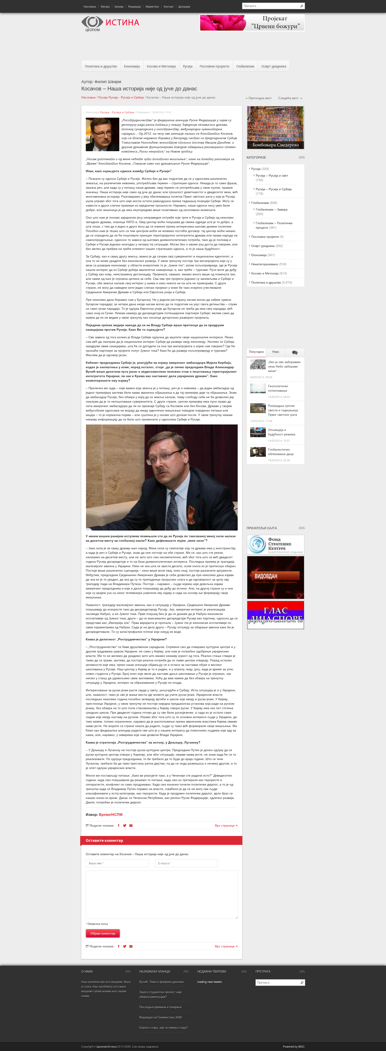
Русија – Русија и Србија (274, 189)
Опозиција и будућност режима (281, 431)
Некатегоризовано (264, 264)
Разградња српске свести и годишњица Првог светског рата (283, 410)
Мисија (105, 6)
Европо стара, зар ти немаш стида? (163, 1027)
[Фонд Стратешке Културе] (276, 553)
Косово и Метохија (161, 66)
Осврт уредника (273, 66)
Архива (119, 6)
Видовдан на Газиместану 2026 (160, 1017)
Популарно (256, 351)
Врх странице (225, 825)
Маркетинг (152, 6)
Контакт (169, 6)
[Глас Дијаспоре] (276, 628)
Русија (188, 66)
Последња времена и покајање (160, 1007)
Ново (275, 351)
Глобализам (245, 66)
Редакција (134, 6)
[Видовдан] (276, 598)
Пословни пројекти (214, 66)
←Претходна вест (258, 98)
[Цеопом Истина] (110, 30)
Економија (132, 66)
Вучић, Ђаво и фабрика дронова (161, 982)
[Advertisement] (193, 47)
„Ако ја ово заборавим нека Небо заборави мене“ (284, 366)
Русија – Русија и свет (272, 175)
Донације (184, 6)
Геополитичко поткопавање (278, 388)
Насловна (90, 6)
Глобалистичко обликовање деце (281, 451)
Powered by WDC (294, 1046)
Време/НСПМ (110, 814)
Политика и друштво (101, 66)
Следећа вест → (290, 98)
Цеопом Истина (106, 1046)
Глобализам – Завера (271, 209)
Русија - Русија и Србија (126, 97)
